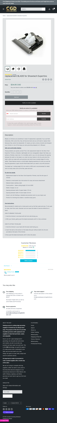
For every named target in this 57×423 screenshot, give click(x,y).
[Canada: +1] (7, 113)
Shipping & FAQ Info (36, 336)
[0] (53, 9)
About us (33, 330)
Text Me (44, 113)
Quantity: (7, 92)
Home (4, 15)
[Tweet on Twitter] (48, 79)
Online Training (35, 332)
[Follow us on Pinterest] (9, 409)
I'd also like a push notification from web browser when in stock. (24, 123)
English (5, 403)
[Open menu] (3, 9)
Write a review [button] (28, 260)
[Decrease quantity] (12, 91)
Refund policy (34, 334)
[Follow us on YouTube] (12, 409)
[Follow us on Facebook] (4, 409)
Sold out (16, 97)
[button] (21, 250)
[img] (7, 269)
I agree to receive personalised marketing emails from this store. (24, 125)
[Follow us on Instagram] (6, 409)
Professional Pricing (36, 343)
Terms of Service (35, 339)
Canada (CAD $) (15, 403)
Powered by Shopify (7, 418)
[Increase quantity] (19, 91)
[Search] (43, 9)
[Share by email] (51, 79)
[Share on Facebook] (43, 79)
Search (33, 327)
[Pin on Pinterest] (46, 79)
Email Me (44, 119)
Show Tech (8, 79)
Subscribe (7, 396)
